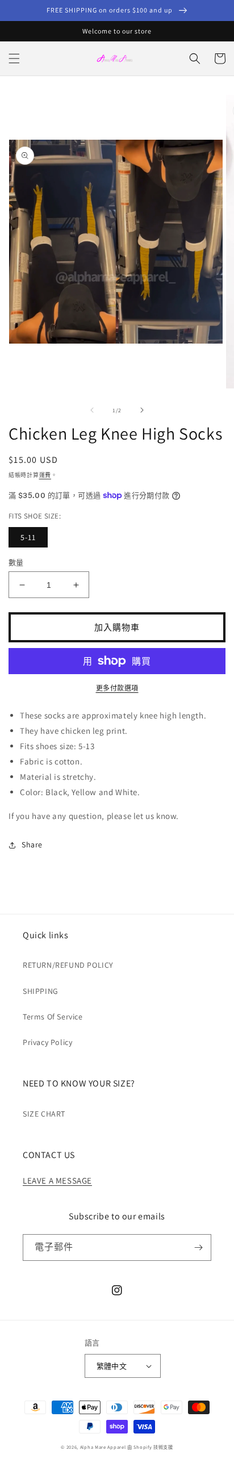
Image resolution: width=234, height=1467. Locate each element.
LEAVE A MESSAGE (57, 1180)
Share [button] (32, 844)
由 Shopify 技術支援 (150, 1447)
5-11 (28, 537)
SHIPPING (40, 991)
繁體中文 (112, 1366)
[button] (14, 58)
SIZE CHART (44, 1114)
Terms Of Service (53, 1017)
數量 (16, 562)
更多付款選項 (117, 688)
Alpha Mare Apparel (103, 1447)
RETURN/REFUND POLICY (68, 965)
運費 (45, 475)
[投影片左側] (92, 410)
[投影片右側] (141, 410)
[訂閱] (198, 1247)
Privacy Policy (47, 1042)
